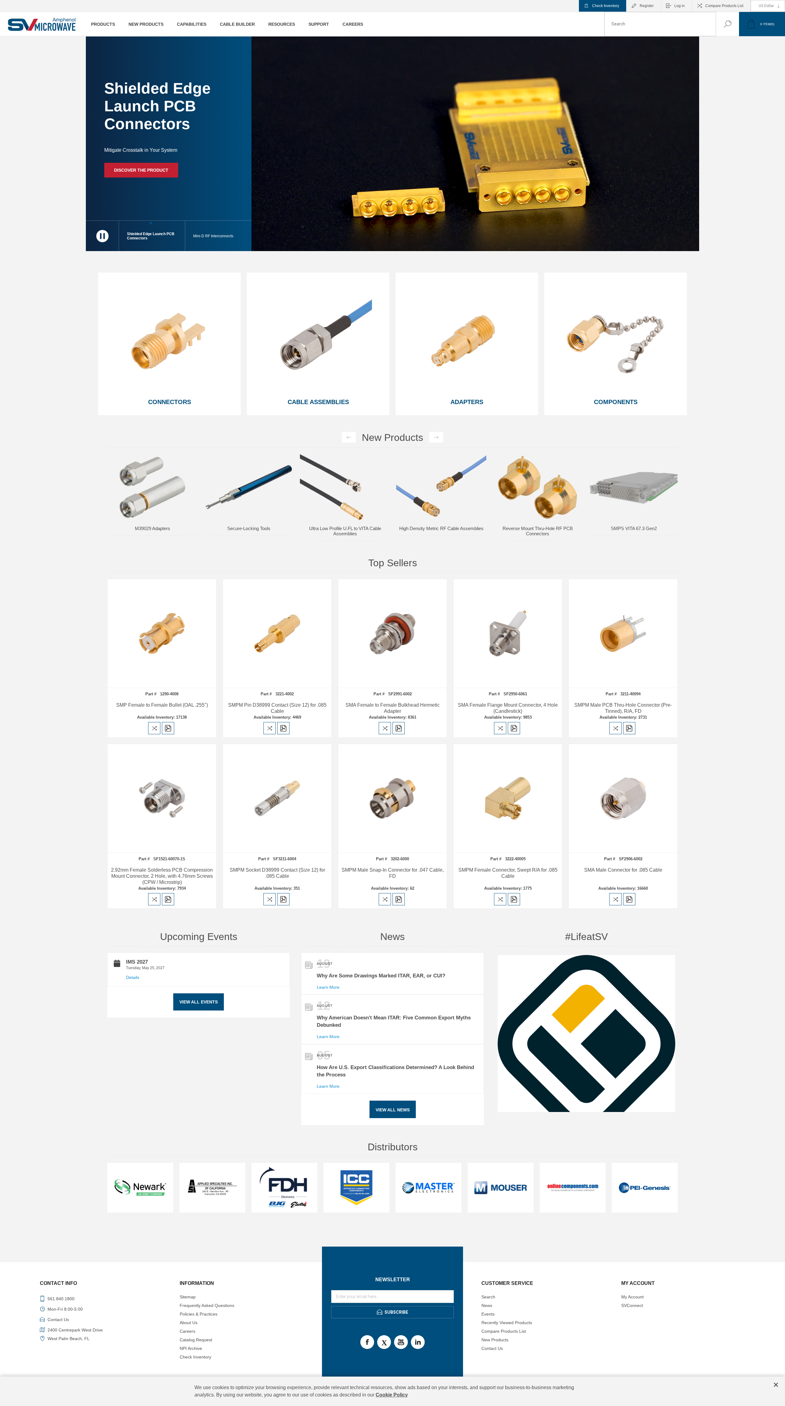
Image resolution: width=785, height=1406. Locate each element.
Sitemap (188, 1296)
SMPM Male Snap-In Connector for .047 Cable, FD (393, 873)
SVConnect (632, 1305)
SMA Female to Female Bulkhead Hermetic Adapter (393, 708)
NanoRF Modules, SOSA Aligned (441, 528)
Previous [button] (349, 437)
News (486, 1305)
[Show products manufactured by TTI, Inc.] (212, 1187)
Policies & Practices (198, 1314)
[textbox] (660, 24)
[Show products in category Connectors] (169, 344)
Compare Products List (724, 6)
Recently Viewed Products (506, 1322)
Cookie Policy (392, 1394)
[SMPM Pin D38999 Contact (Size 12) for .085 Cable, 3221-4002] (277, 633)
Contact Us (492, 1348)
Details (132, 977)
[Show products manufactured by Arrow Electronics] (356, 1187)
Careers (187, 1331)
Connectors (169, 402)
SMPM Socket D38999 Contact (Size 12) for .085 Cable (277, 873)
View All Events (198, 1001)
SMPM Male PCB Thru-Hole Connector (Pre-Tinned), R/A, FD (623, 708)
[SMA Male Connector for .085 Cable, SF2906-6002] (623, 798)
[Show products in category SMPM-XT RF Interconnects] (345, 487)
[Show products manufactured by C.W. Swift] (501, 1187)
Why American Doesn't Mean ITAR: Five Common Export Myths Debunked (394, 1021)
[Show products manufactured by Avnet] (428, 1187)
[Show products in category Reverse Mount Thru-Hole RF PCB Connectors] (152, 487)
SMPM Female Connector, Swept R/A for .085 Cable (507, 873)
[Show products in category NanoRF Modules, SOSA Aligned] (441, 487)
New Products (494, 1339)
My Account (632, 1296)
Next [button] (436, 437)
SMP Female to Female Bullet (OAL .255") (162, 705)
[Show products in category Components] (615, 344)
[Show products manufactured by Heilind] (645, 1187)
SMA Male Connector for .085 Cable (623, 870)
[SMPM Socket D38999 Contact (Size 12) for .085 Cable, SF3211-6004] (277, 798)
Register (647, 6)
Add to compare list (154, 728)
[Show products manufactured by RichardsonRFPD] (140, 1187)
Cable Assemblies (318, 402)
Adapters (466, 402)
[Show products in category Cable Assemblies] (318, 344)
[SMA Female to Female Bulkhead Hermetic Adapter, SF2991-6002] (392, 633)
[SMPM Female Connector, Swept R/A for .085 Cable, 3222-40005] (508, 798)
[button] (218, 236)
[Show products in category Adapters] (467, 344)
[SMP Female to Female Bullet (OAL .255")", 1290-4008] (162, 633)
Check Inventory (605, 6)
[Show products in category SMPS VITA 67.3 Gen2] (249, 487)
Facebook (367, 1342)
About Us (188, 1322)
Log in (679, 6)
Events (488, 1314)
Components (616, 402)
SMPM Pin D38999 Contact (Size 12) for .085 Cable (277, 708)
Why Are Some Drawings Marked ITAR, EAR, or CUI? (381, 976)
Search (721, 24)
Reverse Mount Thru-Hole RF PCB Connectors (152, 531)
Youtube (401, 1342)
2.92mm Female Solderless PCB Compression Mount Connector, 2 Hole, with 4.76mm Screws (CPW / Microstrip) (162, 876)
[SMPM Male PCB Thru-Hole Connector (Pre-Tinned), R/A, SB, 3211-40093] (623, 633)
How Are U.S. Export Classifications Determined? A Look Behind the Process (395, 1071)
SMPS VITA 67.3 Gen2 (249, 528)
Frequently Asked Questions (207, 1305)
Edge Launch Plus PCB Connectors (537, 461)
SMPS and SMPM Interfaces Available (158, 164)
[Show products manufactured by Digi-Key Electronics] (573, 1187)
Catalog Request (196, 1339)
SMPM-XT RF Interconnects (345, 528)
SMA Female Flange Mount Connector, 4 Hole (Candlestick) (508, 708)
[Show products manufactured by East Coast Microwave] (284, 1187)
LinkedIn (418, 1342)
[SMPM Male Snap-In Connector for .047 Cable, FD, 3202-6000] (392, 798)
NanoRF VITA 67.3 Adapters (634, 461)
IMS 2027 (137, 962)
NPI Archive (191, 1348)
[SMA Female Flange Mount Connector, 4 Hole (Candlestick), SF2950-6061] (508, 633)
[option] (152, 500)
